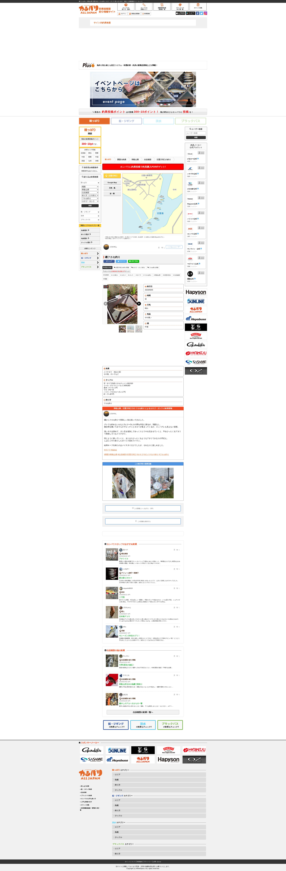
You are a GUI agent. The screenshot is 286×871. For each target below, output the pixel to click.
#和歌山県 (113, 454)
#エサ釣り (154, 454)
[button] (138, 304)
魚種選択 (84, 230)
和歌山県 (135, 159)
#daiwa (114, 450)
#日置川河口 (131, 454)
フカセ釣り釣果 (153, 267)
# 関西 (105, 279)
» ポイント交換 (84, 805)
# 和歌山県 (157, 275)
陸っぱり (84, 182)
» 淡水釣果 (83, 792)
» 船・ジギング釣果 (86, 789)
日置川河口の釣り (164, 159)
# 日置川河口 (167, 275)
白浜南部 (147, 159)
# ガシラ (130, 275)
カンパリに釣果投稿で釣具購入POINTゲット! (143, 167)
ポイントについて (130, 861)
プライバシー (148, 861)
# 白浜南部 (176, 275)
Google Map (112, 182)
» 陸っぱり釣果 (84, 786)
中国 (96, 157)
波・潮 (112, 193)
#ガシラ (147, 454)
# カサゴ (123, 275)
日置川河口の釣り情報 (122, 267)
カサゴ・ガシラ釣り (139, 267)
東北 (89, 153)
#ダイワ (107, 450)
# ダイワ (138, 275)
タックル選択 (86, 242)
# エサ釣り (114, 275)
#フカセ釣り (164, 454)
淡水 (82, 216)
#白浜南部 (122, 454)
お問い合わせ (157, 861)
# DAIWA (106, 275)
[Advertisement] (143, 44)
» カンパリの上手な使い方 (88, 798)
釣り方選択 (85, 234)
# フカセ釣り (147, 275)
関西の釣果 (121, 159)
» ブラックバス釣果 (86, 795)
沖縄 (96, 161)
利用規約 (139, 861)
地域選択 (84, 238)
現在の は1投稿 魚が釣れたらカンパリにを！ (143, 111)
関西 (89, 157)
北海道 (83, 153)
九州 (89, 161)
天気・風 (112, 188)
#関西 (106, 454)
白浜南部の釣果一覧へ (143, 712)
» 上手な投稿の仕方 (86, 802)
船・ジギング (85, 212)
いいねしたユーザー (174, 247)
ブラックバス (85, 219)
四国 (83, 161)
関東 (96, 153)
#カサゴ (140, 454)
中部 (83, 157)
